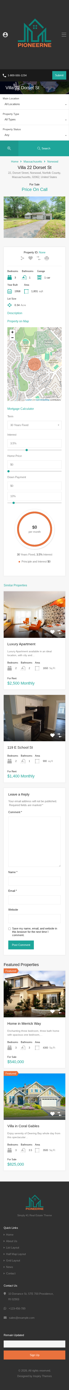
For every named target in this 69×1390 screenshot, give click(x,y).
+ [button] (12, 332)
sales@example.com (22, 1317)
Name (12, 872)
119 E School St (20, 747)
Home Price (14, 455)
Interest (11, 434)
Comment (15, 812)
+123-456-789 (17, 1308)
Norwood (52, 161)
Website (13, 909)
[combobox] (34, 105)
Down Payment (16, 477)
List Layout (12, 1247)
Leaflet (29, 399)
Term (10, 416)
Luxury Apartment (21, 644)
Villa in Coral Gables (23, 1126)
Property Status (12, 129)
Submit (59, 75)
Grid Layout (13, 1260)
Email (12, 890)
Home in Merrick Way (24, 1023)
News (9, 1267)
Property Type (11, 113)
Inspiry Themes (42, 1376)
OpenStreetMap (42, 399)
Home (14, 161)
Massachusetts (33, 161)
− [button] (12, 337)
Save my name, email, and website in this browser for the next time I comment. (34, 932)
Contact (10, 1273)
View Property (34, 628)
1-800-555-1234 (17, 75)
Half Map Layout (16, 1254)
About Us (11, 1241)
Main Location (11, 98)
